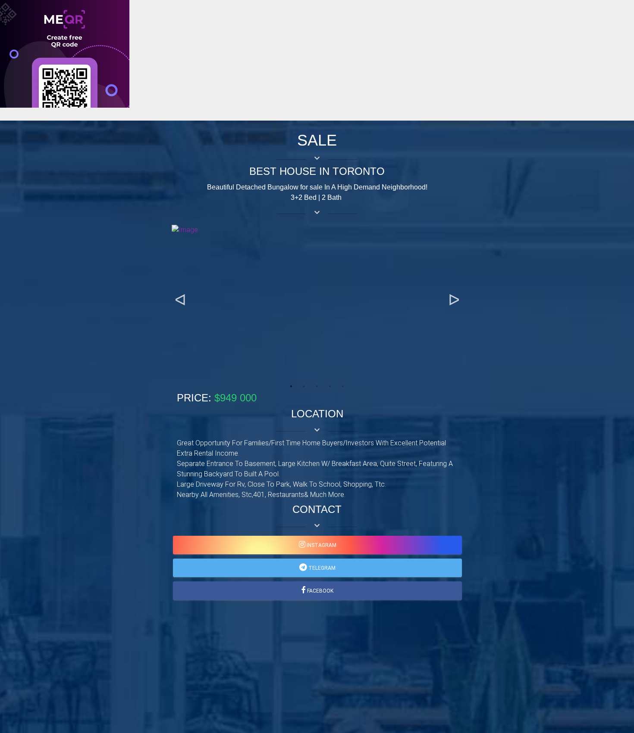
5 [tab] (343, 386)
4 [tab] (330, 386)
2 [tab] (304, 386)
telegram (321, 568)
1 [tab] (291, 386)
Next (453, 300)
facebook (319, 591)
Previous (180, 300)
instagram (320, 545)
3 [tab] (317, 386)
